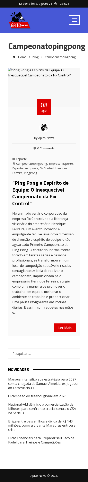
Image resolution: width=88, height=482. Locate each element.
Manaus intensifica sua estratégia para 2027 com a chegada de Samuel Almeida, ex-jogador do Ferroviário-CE (43, 383)
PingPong (30, 173)
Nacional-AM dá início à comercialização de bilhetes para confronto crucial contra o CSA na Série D (42, 408)
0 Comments (46, 148)
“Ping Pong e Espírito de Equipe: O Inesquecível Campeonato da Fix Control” (40, 193)
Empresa (55, 163)
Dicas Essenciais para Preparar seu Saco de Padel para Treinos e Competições (41, 440)
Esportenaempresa (25, 168)
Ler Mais (65, 327)
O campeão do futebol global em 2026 (37, 396)
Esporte (21, 159)
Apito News (46, 138)
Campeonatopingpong (31, 163)
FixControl (47, 168)
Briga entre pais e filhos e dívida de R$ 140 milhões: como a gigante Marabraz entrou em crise (43, 425)
